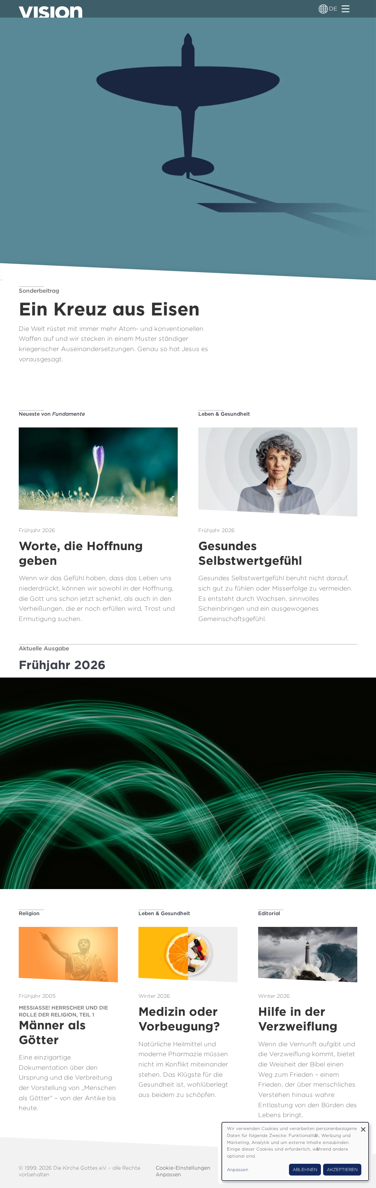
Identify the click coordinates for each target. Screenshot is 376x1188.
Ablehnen (305, 1169)
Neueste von (52, 414)
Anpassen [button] (237, 1169)
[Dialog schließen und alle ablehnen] (363, 1126)
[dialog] (295, 1151)
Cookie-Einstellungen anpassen (183, 1171)
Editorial (269, 913)
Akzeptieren (342, 1169)
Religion (29, 913)
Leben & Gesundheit (224, 414)
